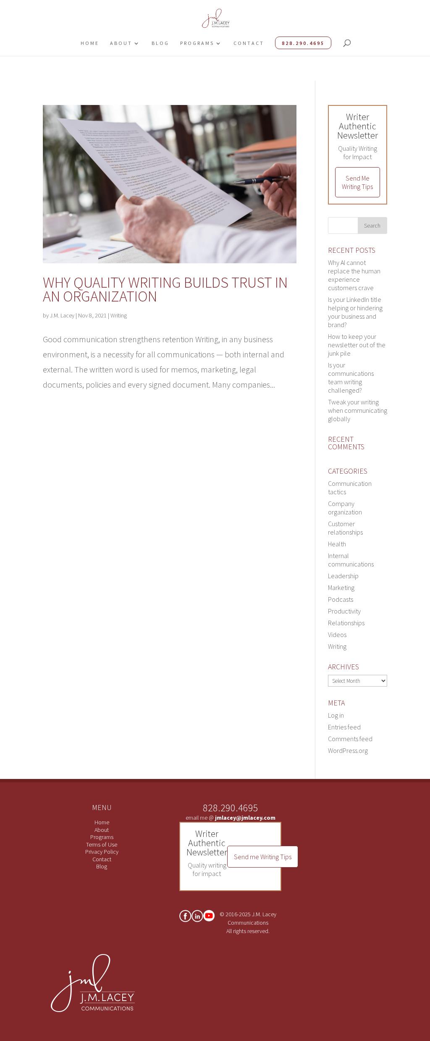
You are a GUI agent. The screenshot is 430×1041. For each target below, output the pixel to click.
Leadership (343, 576)
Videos (337, 634)
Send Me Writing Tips (357, 182)
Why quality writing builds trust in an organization (165, 289)
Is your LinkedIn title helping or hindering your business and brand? (355, 312)
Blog (160, 43)
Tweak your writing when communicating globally (357, 410)
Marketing (341, 587)
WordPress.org (348, 750)
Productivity (344, 611)
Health (337, 544)
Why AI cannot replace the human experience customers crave (354, 275)
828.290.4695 (303, 43)
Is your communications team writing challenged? (351, 377)
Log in (336, 715)
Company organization (345, 507)
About (121, 43)
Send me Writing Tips (262, 856)
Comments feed (350, 738)
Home (90, 43)
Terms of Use (101, 844)
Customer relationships (345, 527)
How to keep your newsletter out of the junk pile (356, 344)
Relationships (346, 623)
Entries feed (344, 727)
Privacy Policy (101, 851)
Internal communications (351, 559)
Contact (248, 43)
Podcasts (340, 599)
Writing (118, 315)
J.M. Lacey (62, 315)
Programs (197, 43)
